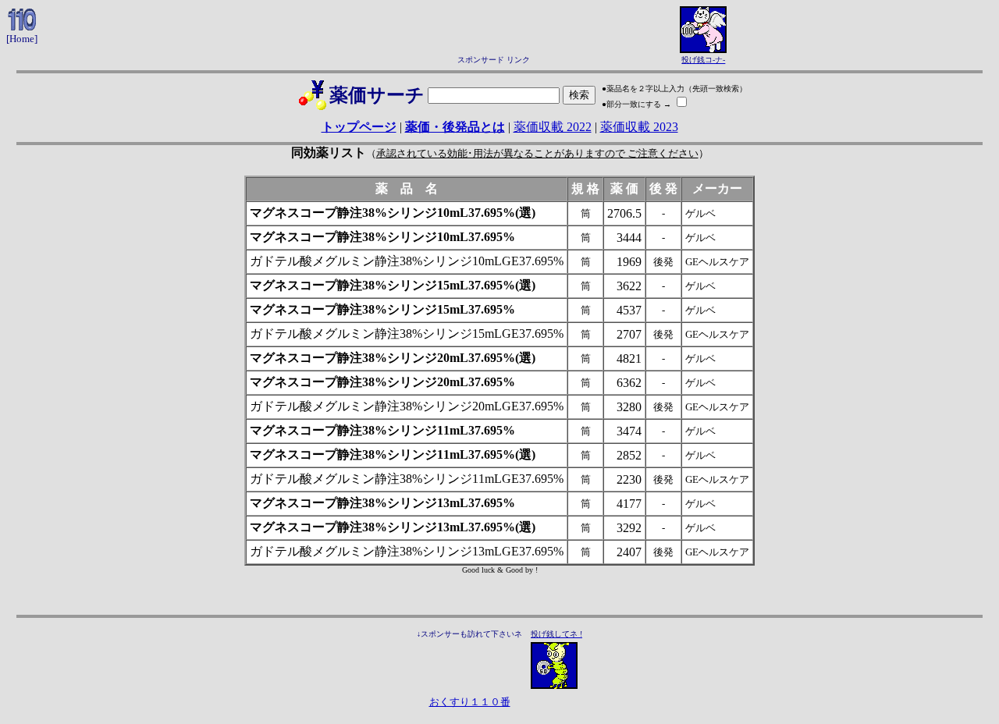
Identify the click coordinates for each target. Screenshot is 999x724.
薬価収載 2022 (553, 126)
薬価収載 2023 (639, 126)
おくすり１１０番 (469, 702)
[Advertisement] (493, 29)
